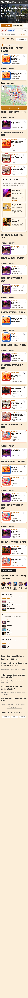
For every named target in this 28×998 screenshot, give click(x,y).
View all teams (7, 598)
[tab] (6, 25)
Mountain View (6, 716)
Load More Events (8, 570)
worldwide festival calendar (14, 708)
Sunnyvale (22, 716)
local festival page (13, 704)
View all (24, 580)
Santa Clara (14, 716)
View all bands (6, 643)
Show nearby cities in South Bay (11, 45)
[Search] (19, 2)
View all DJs (6, 619)
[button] (7, 89)
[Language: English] (22, 2)
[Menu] (25, 2)
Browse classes (23, 34)
